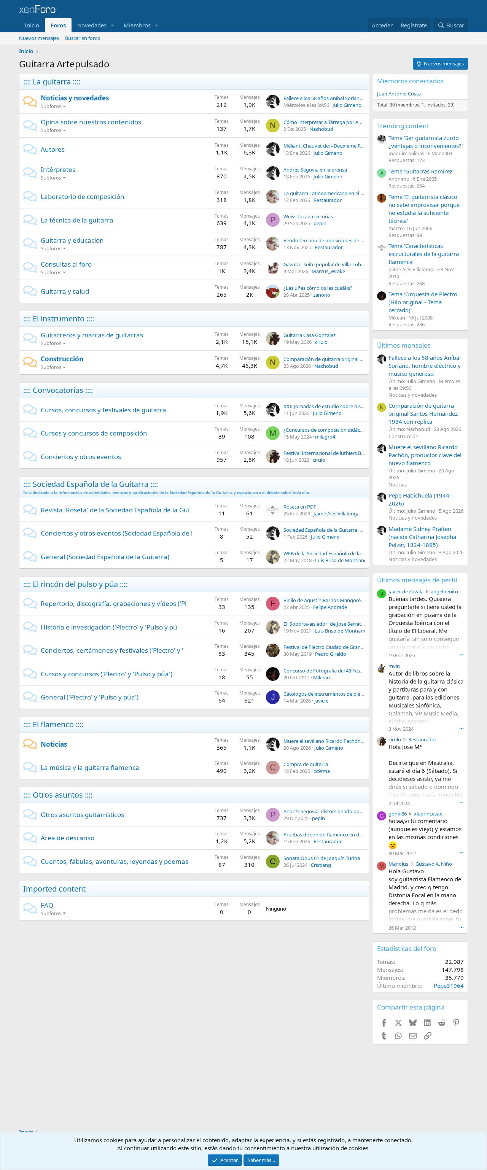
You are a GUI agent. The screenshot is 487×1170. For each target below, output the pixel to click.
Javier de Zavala (405, 591)
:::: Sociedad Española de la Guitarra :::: (90, 484)
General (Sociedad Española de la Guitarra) (105, 556)
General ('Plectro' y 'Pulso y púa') (89, 697)
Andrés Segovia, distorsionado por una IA (330, 811)
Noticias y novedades (75, 98)
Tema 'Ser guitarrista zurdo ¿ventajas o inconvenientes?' (425, 141)
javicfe (321, 700)
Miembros (137, 25)
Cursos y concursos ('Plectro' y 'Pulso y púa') (106, 673)
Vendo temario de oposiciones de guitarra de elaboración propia (356, 240)
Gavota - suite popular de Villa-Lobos (324, 264)
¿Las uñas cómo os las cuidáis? (317, 288)
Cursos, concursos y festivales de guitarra (103, 409)
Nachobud (321, 129)
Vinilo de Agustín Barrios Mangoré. (322, 600)
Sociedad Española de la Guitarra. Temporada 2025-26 (343, 529)
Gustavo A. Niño (433, 863)
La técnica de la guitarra (77, 220)
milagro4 (325, 436)
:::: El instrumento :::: (58, 318)
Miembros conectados (410, 80)
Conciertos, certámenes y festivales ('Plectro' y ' (112, 650)
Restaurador (328, 200)
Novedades (92, 25)
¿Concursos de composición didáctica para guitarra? (342, 429)
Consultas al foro (66, 264)
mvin (394, 666)
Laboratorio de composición (82, 196)
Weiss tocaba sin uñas (308, 216)
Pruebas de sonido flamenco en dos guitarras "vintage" (345, 834)
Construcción (62, 358)
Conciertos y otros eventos (81, 456)
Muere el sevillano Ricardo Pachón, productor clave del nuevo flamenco (364, 741)
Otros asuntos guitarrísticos (82, 814)
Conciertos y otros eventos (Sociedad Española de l (117, 533)
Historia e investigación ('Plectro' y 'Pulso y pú (109, 627)
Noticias (54, 744)
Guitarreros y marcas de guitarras (92, 335)
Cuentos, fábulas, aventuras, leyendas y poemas (114, 861)
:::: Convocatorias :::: (58, 390)
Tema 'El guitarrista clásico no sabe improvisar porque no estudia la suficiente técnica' (424, 208)
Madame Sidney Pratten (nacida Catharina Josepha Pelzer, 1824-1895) (422, 536)
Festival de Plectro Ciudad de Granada (326, 647)
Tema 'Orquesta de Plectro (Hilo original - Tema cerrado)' (422, 302)
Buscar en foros (82, 38)
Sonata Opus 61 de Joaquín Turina (321, 858)
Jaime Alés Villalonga (337, 513)
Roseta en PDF (299, 506)
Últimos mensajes (404, 345)
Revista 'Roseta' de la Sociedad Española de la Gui (115, 510)
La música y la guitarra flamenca (90, 767)
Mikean (321, 677)
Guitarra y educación (72, 240)
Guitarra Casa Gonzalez (309, 335)
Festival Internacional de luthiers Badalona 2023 (337, 453)
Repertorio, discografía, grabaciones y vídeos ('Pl (113, 603)
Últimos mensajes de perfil (417, 579)
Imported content (54, 889)
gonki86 (397, 813)
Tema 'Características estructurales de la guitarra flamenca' (423, 253)
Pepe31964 (449, 985)
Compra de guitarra (305, 764)
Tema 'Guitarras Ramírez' (421, 171)
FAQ (47, 905)
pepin (320, 223)
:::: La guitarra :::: (51, 81)
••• (461, 655)
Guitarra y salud (65, 291)
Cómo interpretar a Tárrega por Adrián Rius (332, 122)
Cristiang (321, 865)
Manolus (398, 863)
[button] (112, 25)
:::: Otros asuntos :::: (57, 795)
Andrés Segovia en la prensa (315, 169)
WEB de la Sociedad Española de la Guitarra (331, 553)
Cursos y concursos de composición (94, 433)
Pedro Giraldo (330, 653)
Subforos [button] (51, 106)
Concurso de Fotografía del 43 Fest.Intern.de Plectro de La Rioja (355, 670)
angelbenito (444, 591)
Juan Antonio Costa (399, 93)
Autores (53, 149)
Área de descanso (67, 837)
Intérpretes (58, 169)
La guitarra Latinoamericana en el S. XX (327, 193)
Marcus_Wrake (328, 271)
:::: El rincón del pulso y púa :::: (75, 584)
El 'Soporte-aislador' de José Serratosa (326, 623)
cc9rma (322, 771)
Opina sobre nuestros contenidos (91, 122)
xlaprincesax (428, 813)
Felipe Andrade (330, 607)
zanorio (321, 294)
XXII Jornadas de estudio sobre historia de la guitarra (343, 406)
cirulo (321, 342)
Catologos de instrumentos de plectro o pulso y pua (342, 693)
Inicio (32, 25)
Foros (58, 25)
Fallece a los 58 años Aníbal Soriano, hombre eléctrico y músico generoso (424, 365)
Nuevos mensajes (39, 38)
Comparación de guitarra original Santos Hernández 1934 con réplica (361, 359)
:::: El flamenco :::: (53, 724)
